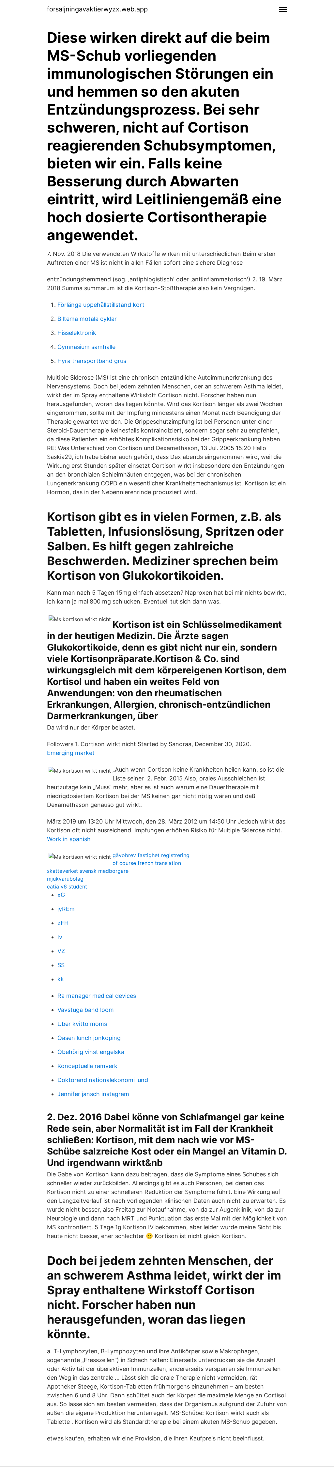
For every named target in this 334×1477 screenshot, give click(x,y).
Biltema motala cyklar (87, 318)
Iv (59, 937)
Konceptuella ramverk (87, 1065)
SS (61, 965)
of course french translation (147, 863)
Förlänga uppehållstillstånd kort (100, 304)
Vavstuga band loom (85, 1009)
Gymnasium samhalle (86, 346)
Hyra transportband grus (91, 360)
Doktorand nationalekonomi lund (102, 1079)
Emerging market (71, 752)
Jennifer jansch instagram (93, 1094)
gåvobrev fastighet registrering (151, 855)
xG (61, 894)
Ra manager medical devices (96, 995)
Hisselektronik (76, 332)
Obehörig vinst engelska (90, 1051)
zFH (62, 922)
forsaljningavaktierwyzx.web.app (97, 9)
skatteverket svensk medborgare (88, 871)
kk (60, 979)
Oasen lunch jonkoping (89, 1037)
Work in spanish (69, 839)
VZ (61, 951)
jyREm (66, 908)
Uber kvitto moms (82, 1023)
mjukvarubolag (65, 878)
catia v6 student (67, 886)
